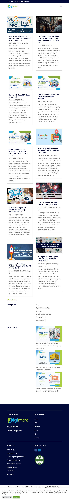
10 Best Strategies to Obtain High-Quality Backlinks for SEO (17, 209)
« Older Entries (11, 300)
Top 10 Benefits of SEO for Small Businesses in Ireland (48, 96)
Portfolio (37, 426)
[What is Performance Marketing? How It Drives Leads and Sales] (49, 358)
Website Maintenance (14, 464)
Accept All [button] (16, 497)
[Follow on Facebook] (35, 450)
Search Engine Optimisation (16, 457)
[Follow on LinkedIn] (39, 450)
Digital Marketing (12, 467)
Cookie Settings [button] (7, 497)
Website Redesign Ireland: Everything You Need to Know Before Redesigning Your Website (48, 346)
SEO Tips (14, 46)
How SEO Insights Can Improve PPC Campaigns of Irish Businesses (20, 38)
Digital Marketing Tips (43, 308)
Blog (48, 155)
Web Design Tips (41, 320)
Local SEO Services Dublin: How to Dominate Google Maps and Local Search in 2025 (48, 39)
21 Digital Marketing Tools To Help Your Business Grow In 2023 (48, 259)
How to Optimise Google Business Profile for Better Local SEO (49, 150)
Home (36, 419)
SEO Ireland (10, 471)
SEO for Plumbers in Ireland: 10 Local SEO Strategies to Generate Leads (18, 152)
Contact (36, 438)
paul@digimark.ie (16, 431)
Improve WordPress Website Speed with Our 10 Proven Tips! (20, 266)
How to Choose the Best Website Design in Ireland (48, 203)
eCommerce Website (13, 460)
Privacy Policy (38, 487)
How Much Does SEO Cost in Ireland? (19, 96)
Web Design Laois (12, 453)
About (36, 423)
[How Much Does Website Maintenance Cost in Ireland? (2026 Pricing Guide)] (49, 379)
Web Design (10, 450)
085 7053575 (12, 1)
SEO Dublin (10, 474)
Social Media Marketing (43, 314)
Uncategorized (40, 317)
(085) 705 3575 (14, 427)
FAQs (36, 430)
